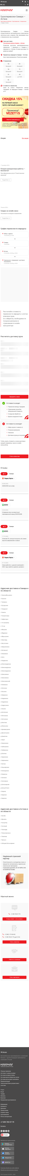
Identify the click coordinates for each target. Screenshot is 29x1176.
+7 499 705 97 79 (15, 914)
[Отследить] (27, 4)
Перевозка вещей (5, 1081)
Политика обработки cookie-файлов (10, 1168)
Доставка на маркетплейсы (8, 1075)
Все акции (25, 138)
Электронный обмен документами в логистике (10, 1084)
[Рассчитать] (25, 2)
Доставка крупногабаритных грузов (10, 1077)
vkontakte (1, 1131)
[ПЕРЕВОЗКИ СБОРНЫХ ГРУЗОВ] (7, 10)
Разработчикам (5, 1112)
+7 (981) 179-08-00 (9, 934)
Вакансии (3, 1098)
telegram (4, 1131)
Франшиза (3, 1108)
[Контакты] (28, 1)
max (8, 1131)
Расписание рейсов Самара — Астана (14, 43)
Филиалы (3, 1096)
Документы (4, 1106)
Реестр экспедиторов (6, 1116)
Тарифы (3, 1093)
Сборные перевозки (6, 1071)
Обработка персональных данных (9, 1170)
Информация (4, 1104)
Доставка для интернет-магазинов (10, 1079)
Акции (2, 1091)
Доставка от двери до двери (8, 1073)
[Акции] (25, 4)
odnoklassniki (6, 1131)
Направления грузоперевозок (8, 1100)
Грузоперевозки (5, 1114)
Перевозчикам (4, 1110)
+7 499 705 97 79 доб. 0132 (12, 937)
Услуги (2, 1089)
